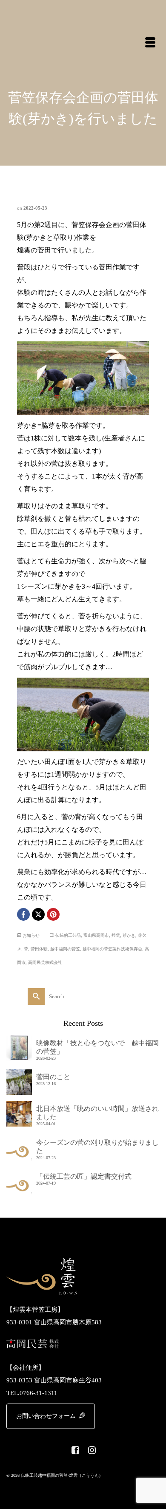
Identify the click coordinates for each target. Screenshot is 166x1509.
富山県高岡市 (96, 935)
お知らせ (31, 935)
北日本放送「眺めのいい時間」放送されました (97, 1113)
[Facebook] (23, 914)
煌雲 (116, 935)
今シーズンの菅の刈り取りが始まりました (97, 1147)
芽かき (129, 935)
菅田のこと (53, 1076)
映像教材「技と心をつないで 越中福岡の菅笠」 (97, 1047)
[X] (38, 914)
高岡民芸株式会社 (45, 962)
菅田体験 (39, 949)
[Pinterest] (53, 914)
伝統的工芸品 (68, 935)
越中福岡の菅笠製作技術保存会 (112, 949)
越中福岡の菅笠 (65, 949)
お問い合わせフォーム (46, 1416)
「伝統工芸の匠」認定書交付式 (84, 1176)
